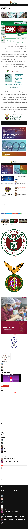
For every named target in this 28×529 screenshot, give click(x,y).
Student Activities (14, 433)
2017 (14, 476)
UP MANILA (15, 525)
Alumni (14, 424)
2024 (14, 468)
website (3, 7)
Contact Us (2, 489)
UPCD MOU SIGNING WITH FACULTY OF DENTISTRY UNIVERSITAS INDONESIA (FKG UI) (4, 224)
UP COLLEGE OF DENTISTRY (14, 334)
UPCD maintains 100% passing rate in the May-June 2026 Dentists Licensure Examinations (14, 519)
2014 (14, 479)
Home (1, 7)
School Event (14, 432)
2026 (14, 466)
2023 (14, 469)
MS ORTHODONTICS (3, 490)
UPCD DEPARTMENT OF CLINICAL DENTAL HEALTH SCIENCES (11, 461)
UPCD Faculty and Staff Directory (7, 455)
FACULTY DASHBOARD (16, 490)
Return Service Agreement (14, 258)
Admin (3, 211)
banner (4, 211)
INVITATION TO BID (12, 223)
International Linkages (14, 431)
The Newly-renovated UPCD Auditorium (22, 224)
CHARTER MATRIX (14, 256)
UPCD (14, 5)
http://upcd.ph (21, 110)
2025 (14, 467)
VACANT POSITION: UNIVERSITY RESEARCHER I (9, 458)
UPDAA (14, 435)
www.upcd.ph (14, 294)
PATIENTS (15, 489)
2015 (14, 478)
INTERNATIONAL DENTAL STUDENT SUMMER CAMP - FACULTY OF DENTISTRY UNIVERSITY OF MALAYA (15, 451)
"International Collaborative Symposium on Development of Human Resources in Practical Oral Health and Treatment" (15, 448)
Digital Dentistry (7, 211)
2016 (14, 477)
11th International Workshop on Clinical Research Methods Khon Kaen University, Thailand (14, 522)
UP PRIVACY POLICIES (3, 525)
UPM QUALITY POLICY (14, 257)
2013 (14, 480)
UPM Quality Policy (14, 392)
